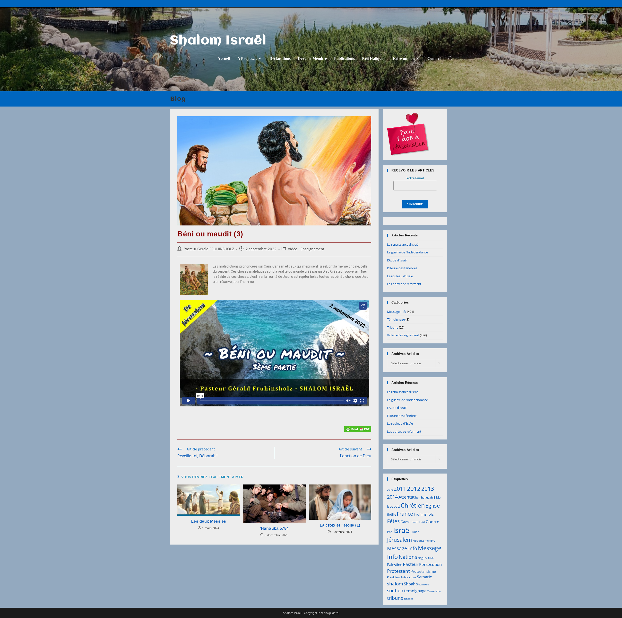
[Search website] (450, 58)
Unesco (408, 598)
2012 (414, 488)
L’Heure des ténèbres (402, 268)
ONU (431, 558)
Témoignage (396, 319)
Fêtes (393, 521)
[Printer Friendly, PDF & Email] (357, 428)
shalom (395, 583)
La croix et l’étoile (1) (340, 525)
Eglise (432, 505)
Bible (437, 497)
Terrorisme (434, 591)
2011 (400, 489)
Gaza (404, 521)
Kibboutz (418, 540)
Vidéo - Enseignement (306, 249)
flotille (391, 514)
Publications (408, 577)
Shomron (422, 584)
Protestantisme (423, 571)
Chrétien (413, 505)
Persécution (430, 564)
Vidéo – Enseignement (403, 335)
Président (393, 577)
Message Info (396, 311)
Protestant (398, 571)
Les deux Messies (208, 521)
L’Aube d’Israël (397, 260)
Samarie (424, 577)
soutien (395, 590)
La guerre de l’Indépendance (407, 252)
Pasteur (410, 564)
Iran (389, 532)
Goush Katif (417, 522)
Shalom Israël (218, 40)
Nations (408, 557)
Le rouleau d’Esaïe (400, 276)
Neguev (422, 558)
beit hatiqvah (424, 497)
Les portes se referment (404, 284)
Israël (402, 530)
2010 (390, 490)
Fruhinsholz (423, 514)
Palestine (394, 564)
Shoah (409, 584)
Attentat (406, 497)
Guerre (432, 521)
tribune (395, 597)
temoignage (415, 590)
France (405, 513)
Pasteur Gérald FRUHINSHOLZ (209, 249)
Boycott (393, 506)
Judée (415, 532)
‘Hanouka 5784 (274, 528)
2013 (427, 489)
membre (430, 540)
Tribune (392, 327)
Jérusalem (399, 539)
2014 (392, 496)
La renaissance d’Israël (403, 244)
